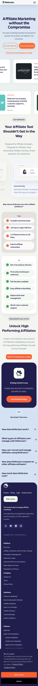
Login (18, 492)
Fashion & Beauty (9, 611)
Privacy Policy (17, 664)
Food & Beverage (9, 614)
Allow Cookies (19, 675)
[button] (34, 2)
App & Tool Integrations (11, 634)
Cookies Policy (9, 667)
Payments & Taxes (9, 558)
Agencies (7, 630)
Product (6, 492)
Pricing (12, 492)
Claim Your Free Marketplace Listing (19, 53)
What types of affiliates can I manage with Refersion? (16, 439)
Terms (6, 580)
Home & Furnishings (10, 607)
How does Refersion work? (15, 429)
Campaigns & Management (12, 554)
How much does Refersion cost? (15, 474)
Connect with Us (10, 46)
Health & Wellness (10, 618)
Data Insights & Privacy (11, 565)
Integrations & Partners (11, 569)
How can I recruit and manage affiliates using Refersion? (16, 451)
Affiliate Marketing (10, 603)
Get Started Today (19, 399)
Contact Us (7, 577)
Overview (7, 547)
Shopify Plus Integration (13, 641)
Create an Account (27, 46)
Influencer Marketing (10, 596)
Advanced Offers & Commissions (14, 562)
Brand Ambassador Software (13, 600)
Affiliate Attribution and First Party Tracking (18, 551)
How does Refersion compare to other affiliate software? (18, 462)
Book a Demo (10, 499)
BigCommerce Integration (13, 645)
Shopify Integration (11, 637)
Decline (18, 681)
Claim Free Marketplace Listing (19, 357)
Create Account (27, 492)
